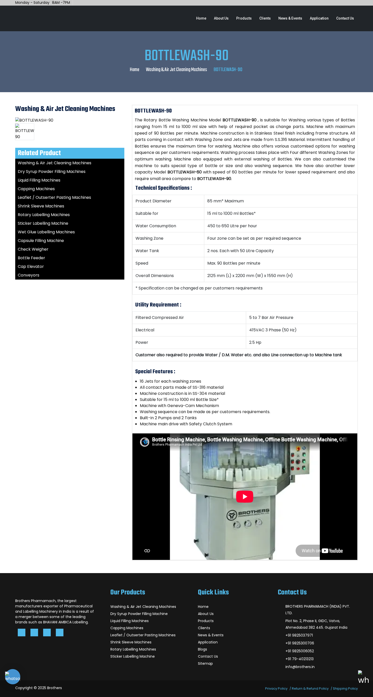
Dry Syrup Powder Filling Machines (52, 171)
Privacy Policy (276, 688)
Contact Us (345, 18)
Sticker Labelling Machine (43, 223)
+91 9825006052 (299, 651)
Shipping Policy (345, 688)
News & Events (290, 18)
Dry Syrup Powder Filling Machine (139, 613)
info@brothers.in (300, 666)
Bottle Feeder (31, 258)
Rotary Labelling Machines (44, 215)
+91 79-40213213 (299, 658)
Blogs (202, 649)
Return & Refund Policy (310, 688)
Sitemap (205, 663)
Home (201, 18)
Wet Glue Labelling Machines (46, 232)
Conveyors (28, 275)
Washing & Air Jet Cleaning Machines (176, 70)
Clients (265, 18)
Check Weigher (33, 249)
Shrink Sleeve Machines (41, 206)
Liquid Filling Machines (39, 180)
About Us (221, 18)
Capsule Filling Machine (41, 241)
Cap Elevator (31, 266)
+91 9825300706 (299, 643)
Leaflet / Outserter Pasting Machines (54, 197)
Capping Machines (36, 189)
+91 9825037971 (299, 635)
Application (319, 18)
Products (244, 18)
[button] (12, 676)
